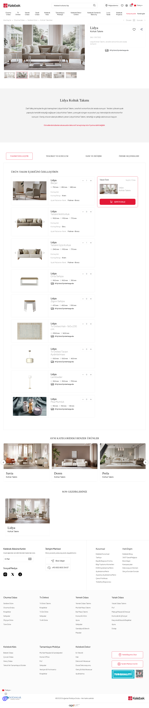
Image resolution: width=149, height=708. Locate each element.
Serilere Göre (8, 603)
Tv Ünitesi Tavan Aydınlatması (59, 351)
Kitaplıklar (7, 612)
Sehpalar (6, 616)
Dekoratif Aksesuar (83, 661)
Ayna (78, 620)
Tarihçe (99, 557)
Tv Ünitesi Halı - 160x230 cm (64, 326)
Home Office (44, 657)
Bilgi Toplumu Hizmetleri (105, 564)
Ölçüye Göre (8, 620)
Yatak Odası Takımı (119, 603)
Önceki (128, 20)
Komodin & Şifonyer (119, 616)
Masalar (78, 633)
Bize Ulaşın (126, 561)
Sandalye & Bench (82, 628)
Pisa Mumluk (57, 400)
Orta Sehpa (57, 275)
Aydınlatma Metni (102, 571)
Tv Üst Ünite (44, 612)
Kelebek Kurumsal (102, 554)
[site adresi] (12, 5)
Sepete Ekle (119, 202)
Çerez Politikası (102, 578)
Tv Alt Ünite (44, 620)
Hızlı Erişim (127, 548)
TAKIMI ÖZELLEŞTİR (19, 156)
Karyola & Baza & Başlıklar (121, 620)
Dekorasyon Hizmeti (130, 568)
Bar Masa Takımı (82, 612)
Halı (77, 657)
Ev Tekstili (79, 653)
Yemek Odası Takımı (83, 603)
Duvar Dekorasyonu (83, 665)
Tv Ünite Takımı (45, 603)
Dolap (114, 628)
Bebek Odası (8, 653)
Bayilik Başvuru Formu (104, 561)
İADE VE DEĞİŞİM (94, 156)
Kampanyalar (127, 564)
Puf (113, 608)
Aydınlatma (80, 674)
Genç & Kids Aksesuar (84, 669)
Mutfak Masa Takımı (83, 608)
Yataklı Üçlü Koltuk (61, 243)
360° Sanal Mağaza (129, 557)
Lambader (56, 375)
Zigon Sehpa (58, 300)
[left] (3, 462)
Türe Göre (7, 624)
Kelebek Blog (127, 554)
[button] (131, 5)
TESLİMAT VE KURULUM (57, 156)
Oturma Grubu (9, 608)
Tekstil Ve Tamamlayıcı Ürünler (14, 665)
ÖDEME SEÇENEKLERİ (129, 156)
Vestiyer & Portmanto (48, 669)
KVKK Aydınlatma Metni (104, 568)
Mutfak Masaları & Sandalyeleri (51, 653)
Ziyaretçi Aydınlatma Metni (106, 575)
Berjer (54, 181)
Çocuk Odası (8, 657)
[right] (146, 462)
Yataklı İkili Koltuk (60, 212)
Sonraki (140, 20)
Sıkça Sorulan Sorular (130, 571)
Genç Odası (7, 661)
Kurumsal (100, 548)
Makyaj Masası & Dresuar (121, 612)
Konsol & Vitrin (81, 616)
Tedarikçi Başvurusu (103, 582)
